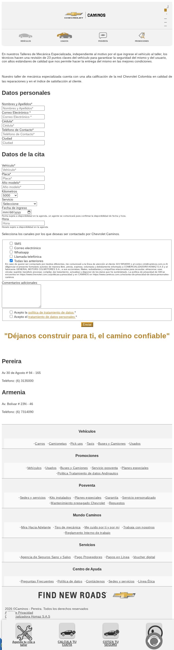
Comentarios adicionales (19, 283)
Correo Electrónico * (16, 112)
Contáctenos (95, 581)
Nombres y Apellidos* (17, 104)
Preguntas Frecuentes (37, 581)
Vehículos (34, 468)
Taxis (90, 443)
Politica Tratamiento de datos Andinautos (88, 473)
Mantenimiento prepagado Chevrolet (78, 503)
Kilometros (9, 191)
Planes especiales (135, 468)
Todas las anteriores (28, 261)
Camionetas (58, 443)
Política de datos (70, 581)
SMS (17, 243)
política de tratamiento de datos (51, 312)
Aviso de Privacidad (19, 612)
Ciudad (7, 138)
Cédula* (7, 121)
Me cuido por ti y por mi (102, 527)
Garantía (111, 497)
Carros (40, 443)
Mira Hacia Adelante (36, 527)
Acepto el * (45, 317)
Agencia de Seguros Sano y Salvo (46, 557)
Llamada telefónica (27, 256)
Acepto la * (44, 312)
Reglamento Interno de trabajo (87, 533)
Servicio (7, 199)
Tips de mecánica (68, 527)
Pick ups (76, 443)
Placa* (6, 174)
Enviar (87, 324)
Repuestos (117, 503)
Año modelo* (11, 182)
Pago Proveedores (88, 557)
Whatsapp (21, 252)
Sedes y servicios (33, 497)
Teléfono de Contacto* (18, 130)
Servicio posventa (105, 468)
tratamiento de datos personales (52, 317)
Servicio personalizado (139, 497)
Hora (5, 219)
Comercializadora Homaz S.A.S (27, 616)
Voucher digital (144, 557)
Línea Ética (146, 581)
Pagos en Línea (117, 557)
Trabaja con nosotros (139, 527)
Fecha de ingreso (14, 208)
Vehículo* (8, 165)
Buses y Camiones (112, 443)
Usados (134, 443)
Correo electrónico (27, 248)
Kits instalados (60, 497)
